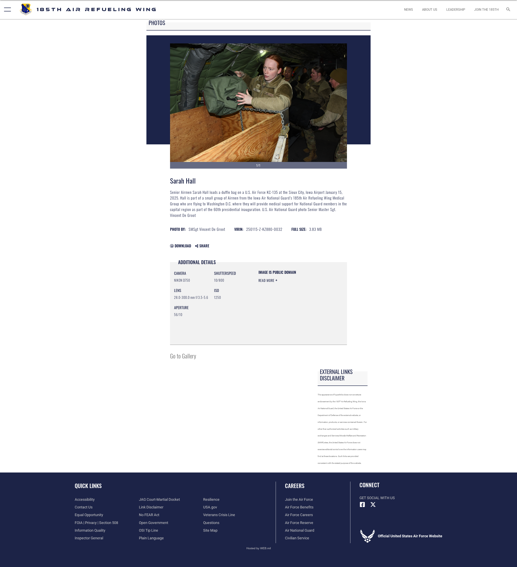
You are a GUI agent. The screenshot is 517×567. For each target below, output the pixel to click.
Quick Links (88, 486)
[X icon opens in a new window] (373, 505)
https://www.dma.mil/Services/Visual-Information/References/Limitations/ (283, 320)
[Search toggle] (508, 9)
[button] (6, 9)
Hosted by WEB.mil (258, 548)
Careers (294, 486)
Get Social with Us (377, 498)
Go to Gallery (183, 355)
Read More (266, 280)
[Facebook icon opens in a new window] (362, 505)
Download (182, 245)
